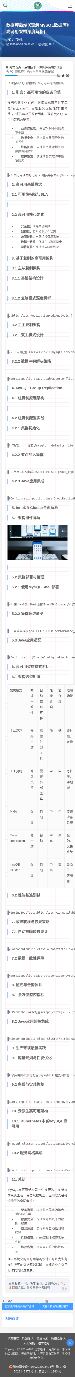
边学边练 (17, 39)
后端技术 (30, 67)
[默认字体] (63, 75)
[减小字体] (59, 75)
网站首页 (15, 67)
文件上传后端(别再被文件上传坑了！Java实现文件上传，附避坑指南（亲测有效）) (55, 1307)
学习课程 (13, 1339)
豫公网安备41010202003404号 (33, 1367)
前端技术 (42, 1339)
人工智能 (29, 1343)
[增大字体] (68, 75)
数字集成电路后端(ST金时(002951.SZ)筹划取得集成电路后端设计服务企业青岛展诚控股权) (20, 1307)
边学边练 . (41, 1349)
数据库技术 (58, 1339)
